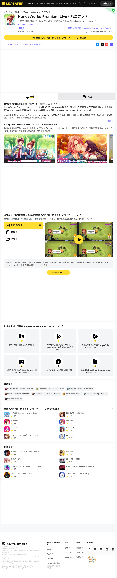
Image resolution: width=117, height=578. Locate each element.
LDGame (67, 3)
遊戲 (10, 12)
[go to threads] (113, 549)
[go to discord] (101, 549)
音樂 (15, 12)
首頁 (5, 12)
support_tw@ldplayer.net (9, 563)
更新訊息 (59, 3)
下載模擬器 (107, 3)
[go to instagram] (107, 549)
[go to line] (95, 549)
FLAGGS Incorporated (27, 25)
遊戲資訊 (50, 3)
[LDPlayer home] (13, 3)
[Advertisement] (58, 71)
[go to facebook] (89, 549)
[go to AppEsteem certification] (91, 559)
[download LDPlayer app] (84, 3)
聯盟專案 (76, 3)
